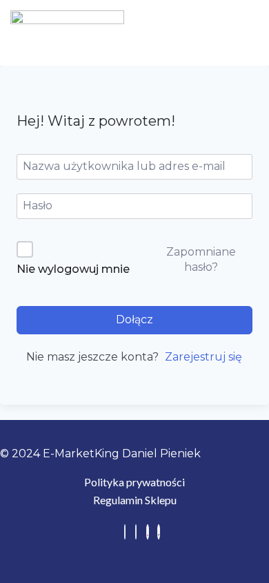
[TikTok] (158, 531)
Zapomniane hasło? (201, 259)
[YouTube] (147, 531)
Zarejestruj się (203, 356)
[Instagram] (136, 531)
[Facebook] (125, 531)
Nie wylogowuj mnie (73, 269)
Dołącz (134, 319)
